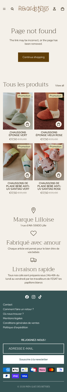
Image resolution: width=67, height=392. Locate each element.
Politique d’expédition (15, 327)
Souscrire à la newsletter (33, 359)
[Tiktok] (40, 297)
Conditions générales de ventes (21, 323)
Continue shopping (33, 57)
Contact (7, 304)
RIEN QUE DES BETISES (38, 386)
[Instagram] (33, 297)
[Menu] (4, 9)
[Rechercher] (12, 9)
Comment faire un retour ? (18, 309)
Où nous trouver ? (13, 313)
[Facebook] (27, 297)
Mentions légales (12, 318)
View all (59, 85)
